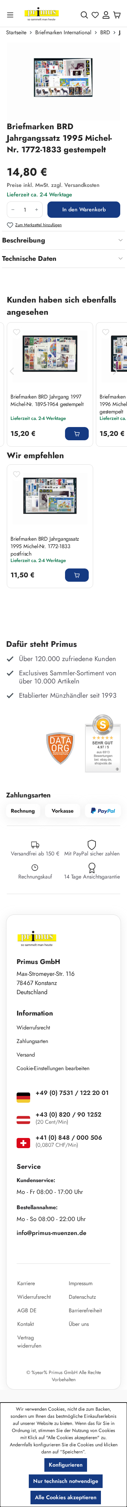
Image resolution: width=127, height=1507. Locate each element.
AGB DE (27, 1310)
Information (35, 1013)
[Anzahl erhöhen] (37, 209)
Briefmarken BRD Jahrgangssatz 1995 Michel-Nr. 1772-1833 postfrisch (44, 546)
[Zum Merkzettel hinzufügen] (16, 332)
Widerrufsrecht (33, 1027)
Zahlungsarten (32, 1041)
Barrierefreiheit (85, 1310)
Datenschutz (82, 1297)
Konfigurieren (66, 1465)
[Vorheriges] (12, 372)
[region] (63, 81)
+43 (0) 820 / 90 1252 (68, 1114)
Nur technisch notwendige (65, 1481)
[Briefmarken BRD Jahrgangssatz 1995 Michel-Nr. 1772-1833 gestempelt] (63, 81)
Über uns (79, 1324)
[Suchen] (84, 15)
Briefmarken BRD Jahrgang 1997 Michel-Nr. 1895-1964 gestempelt (47, 400)
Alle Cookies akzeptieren (66, 1497)
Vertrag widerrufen (29, 1342)
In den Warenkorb (84, 209)
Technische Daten (29, 259)
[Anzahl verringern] (13, 209)
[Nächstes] (115, 372)
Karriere (26, 1283)
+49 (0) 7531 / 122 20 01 (72, 1092)
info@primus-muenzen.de (51, 1233)
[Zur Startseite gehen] (42, 15)
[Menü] (11, 15)
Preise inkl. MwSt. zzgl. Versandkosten (53, 185)
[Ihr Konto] (106, 15)
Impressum (80, 1283)
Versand (26, 1055)
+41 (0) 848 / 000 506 (69, 1137)
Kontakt (25, 1324)
